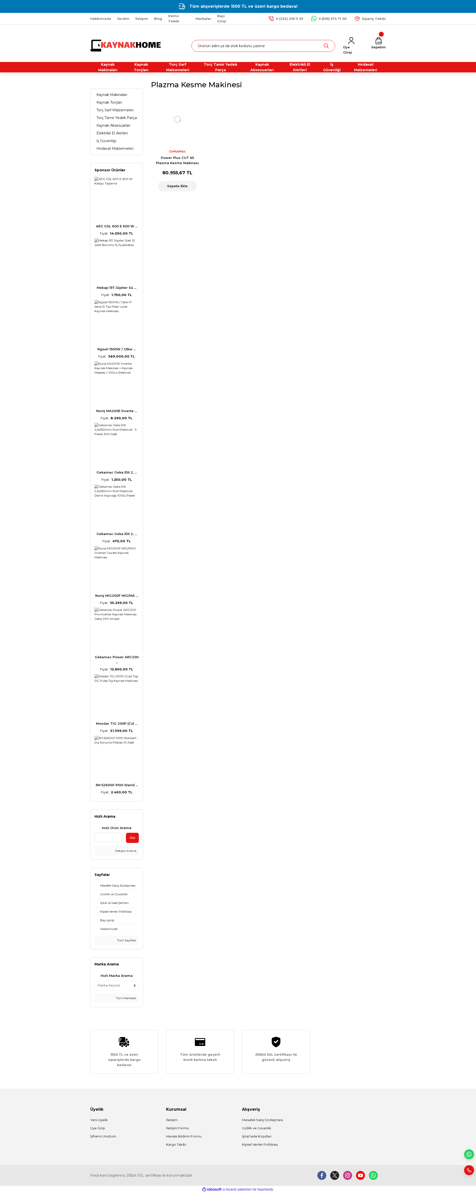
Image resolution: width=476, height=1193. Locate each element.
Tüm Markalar (125, 998)
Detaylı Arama (125, 851)
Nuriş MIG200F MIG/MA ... (116, 595)
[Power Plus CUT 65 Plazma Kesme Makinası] (177, 119)
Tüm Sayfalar (126, 940)
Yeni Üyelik (99, 1120)
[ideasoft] (212, 1189)
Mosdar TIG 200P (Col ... (116, 723)
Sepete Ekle (177, 186)
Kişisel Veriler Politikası (260, 1144)
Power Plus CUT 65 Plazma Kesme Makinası (177, 160)
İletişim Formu (177, 1128)
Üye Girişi (97, 1128)
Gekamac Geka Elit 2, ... (116, 472)
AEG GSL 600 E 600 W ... (116, 226)
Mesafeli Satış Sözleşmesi (262, 1120)
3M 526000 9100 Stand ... (116, 785)
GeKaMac (177, 151)
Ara (132, 837)
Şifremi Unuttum (103, 1136)
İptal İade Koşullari (256, 1136)
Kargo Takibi (176, 1144)
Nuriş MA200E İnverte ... (116, 411)
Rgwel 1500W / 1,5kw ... (116, 349)
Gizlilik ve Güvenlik (256, 1128)
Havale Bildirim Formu (184, 1136)
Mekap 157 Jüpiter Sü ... (116, 288)
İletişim (172, 1120)
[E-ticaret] (237, 1189)
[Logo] (126, 45)
